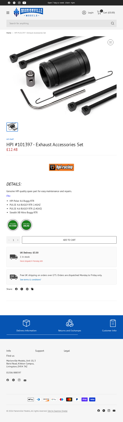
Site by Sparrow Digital (57, 411)
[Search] (113, 23)
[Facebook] (9, 2)
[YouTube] (24, 2)
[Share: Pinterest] (27, 289)
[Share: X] (22, 289)
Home (8, 33)
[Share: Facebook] (16, 289)
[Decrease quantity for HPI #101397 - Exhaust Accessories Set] (9, 240)
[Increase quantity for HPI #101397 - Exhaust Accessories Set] (17, 240)
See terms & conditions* (30, 279)
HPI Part (10, 139)
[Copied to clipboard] (32, 289)
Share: (9, 289)
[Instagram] (19, 2)
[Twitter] (14, 2)
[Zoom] (110, 42)
